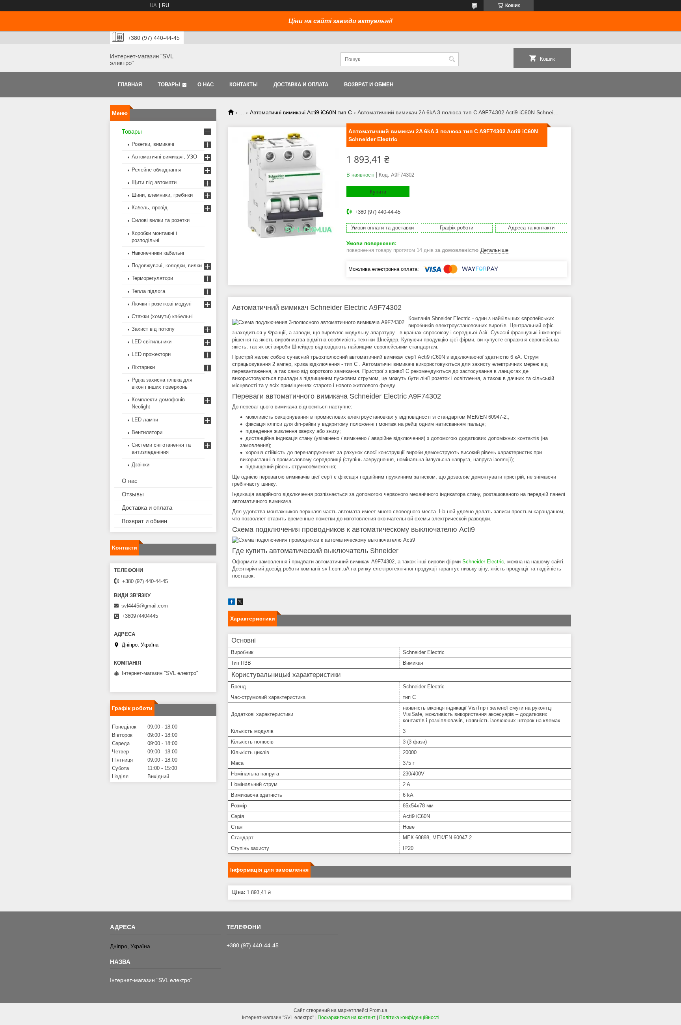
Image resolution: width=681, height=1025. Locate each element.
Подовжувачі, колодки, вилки (167, 265)
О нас (205, 85)
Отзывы (133, 494)
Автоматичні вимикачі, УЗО (164, 157)
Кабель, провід (149, 208)
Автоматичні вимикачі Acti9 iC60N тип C (301, 112)
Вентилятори (147, 432)
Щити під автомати (154, 182)
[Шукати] (452, 59)
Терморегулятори (152, 278)
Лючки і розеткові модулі (162, 304)
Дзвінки (140, 465)
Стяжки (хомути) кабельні (162, 316)
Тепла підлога (148, 291)
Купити (378, 192)
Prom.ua (378, 1010)
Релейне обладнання (156, 170)
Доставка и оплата (301, 85)
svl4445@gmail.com (144, 606)
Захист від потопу (153, 329)
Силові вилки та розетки (161, 220)
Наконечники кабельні (158, 253)
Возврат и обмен (368, 85)
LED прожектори (151, 354)
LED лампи (145, 420)
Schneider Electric (483, 562)
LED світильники (151, 342)
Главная (130, 85)
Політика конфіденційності (409, 1017)
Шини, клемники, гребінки (162, 195)
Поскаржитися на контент (347, 1017)
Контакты (243, 85)
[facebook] (231, 603)
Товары (169, 85)
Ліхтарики (143, 367)
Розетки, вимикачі (153, 144)
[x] (240, 603)
